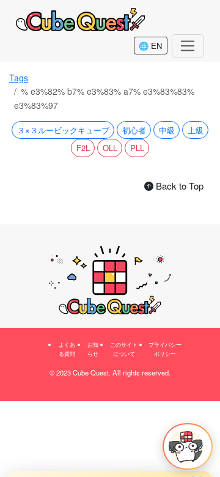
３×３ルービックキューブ (63, 130)
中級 (167, 130)
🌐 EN (150, 45)
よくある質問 (67, 349)
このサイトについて (124, 349)
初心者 (134, 130)
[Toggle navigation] (188, 45)
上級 (196, 130)
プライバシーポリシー (165, 349)
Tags (18, 78)
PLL (137, 147)
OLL (110, 147)
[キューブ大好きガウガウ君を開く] (188, 446)
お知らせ (92, 349)
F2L (83, 147)
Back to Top (178, 185)
